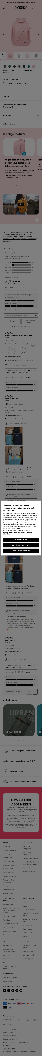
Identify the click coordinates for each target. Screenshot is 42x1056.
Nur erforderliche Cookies (21, 545)
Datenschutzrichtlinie (11, 532)
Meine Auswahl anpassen (21, 550)
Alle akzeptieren (21, 540)
